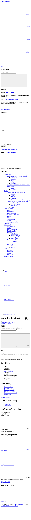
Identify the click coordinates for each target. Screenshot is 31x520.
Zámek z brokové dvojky (10, 314)
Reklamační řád (8, 388)
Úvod (5, 271)
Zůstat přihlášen (7, 144)
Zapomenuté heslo (5, 149)
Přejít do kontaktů (5, 109)
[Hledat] (14, 80)
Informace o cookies (9, 391)
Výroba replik (7, 405)
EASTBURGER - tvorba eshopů (9, 506)
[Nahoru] (13, 518)
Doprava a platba (8, 387)
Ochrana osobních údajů (10, 393)
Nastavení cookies (5, 397)
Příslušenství (7, 285)
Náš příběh (7, 404)
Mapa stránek (7, 394)
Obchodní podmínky (9, 390)
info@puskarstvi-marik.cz (12, 99)
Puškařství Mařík (18, 504)
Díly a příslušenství (9, 300)
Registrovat (14, 149)
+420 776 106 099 (10, 92)
